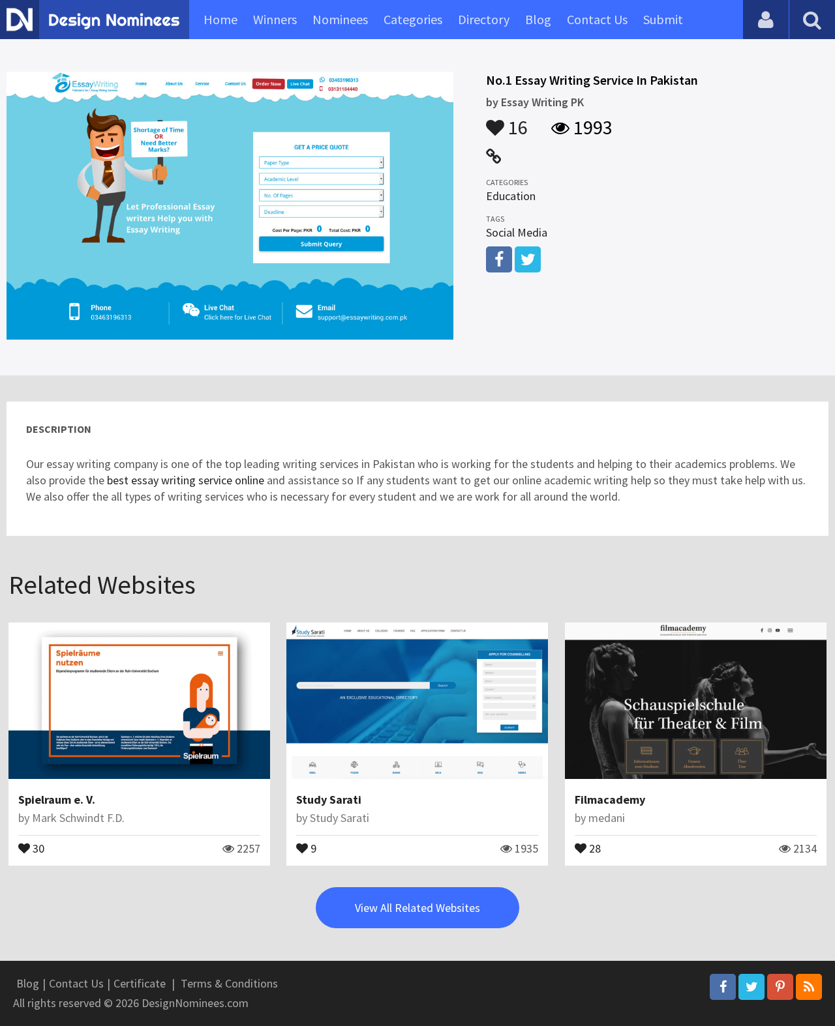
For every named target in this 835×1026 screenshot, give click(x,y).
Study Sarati (328, 799)
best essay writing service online (185, 480)
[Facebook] (723, 987)
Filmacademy (610, 799)
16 (516, 121)
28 (593, 847)
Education (511, 195)
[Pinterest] (780, 987)
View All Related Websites (417, 907)
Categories (413, 19)
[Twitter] (751, 987)
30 (37, 847)
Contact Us (597, 19)
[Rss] (809, 987)
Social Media (516, 232)
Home (220, 19)
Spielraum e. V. (56, 799)
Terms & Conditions (229, 983)
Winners (275, 19)
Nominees (340, 19)
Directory (483, 19)
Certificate (140, 983)
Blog (538, 19)
